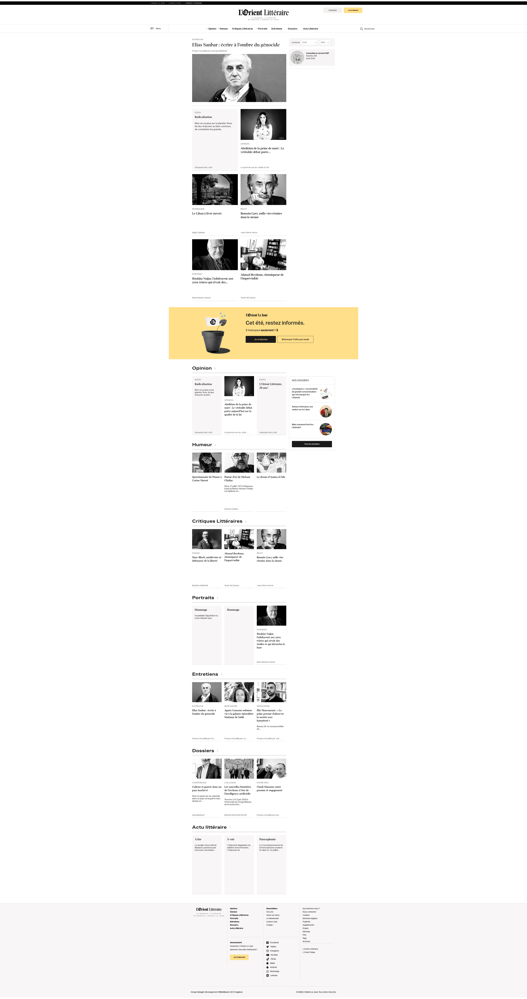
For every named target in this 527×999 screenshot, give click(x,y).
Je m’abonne (260, 339)
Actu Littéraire (310, 28)
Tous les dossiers (311, 444)
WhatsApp (274, 971)
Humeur (224, 28)
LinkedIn (273, 975)
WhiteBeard (224, 992)
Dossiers (292, 28)
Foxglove (238, 992)
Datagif (200, 992)
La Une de (296, 42)
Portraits (262, 28)
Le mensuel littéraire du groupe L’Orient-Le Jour (263, 18)
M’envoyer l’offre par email (295, 339)
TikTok (273, 959)
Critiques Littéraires (242, 28)
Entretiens (276, 28)
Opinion (212, 28)
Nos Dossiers (300, 380)
